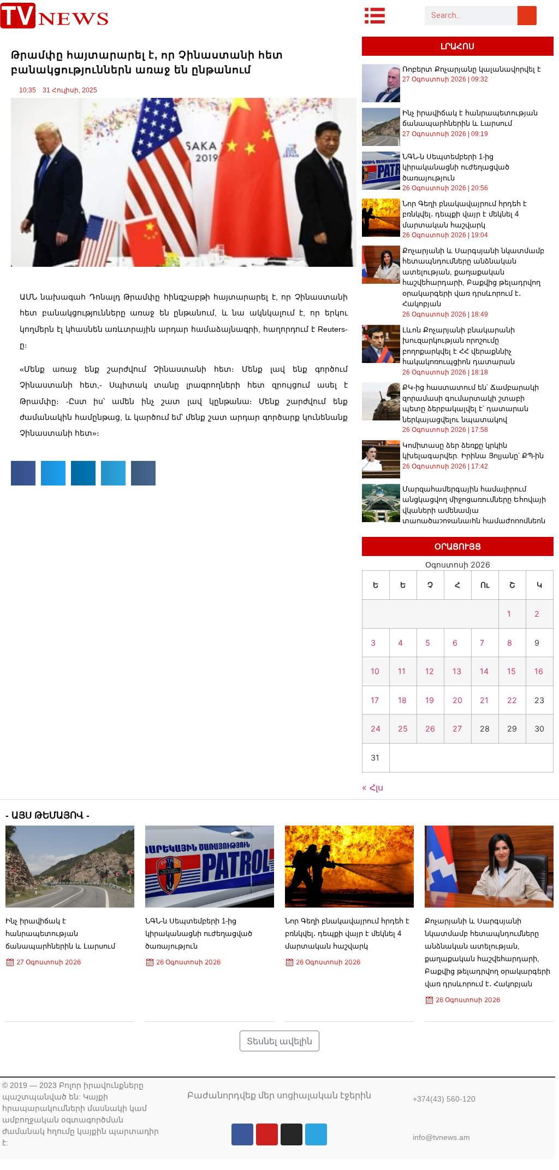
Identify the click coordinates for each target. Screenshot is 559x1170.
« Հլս (372, 787)
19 (429, 700)
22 (512, 700)
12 (429, 671)
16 (538, 671)
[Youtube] (267, 1134)
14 (484, 671)
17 (375, 700)
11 (402, 671)
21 (484, 700)
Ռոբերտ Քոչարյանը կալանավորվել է (471, 69)
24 (375, 728)
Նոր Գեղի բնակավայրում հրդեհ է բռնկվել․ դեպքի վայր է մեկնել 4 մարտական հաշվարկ (464, 214)
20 (457, 700)
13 (457, 671)
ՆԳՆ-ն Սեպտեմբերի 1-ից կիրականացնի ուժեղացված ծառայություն (455, 167)
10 (375, 671)
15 (511, 671)
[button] (23, 473)
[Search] (527, 15)
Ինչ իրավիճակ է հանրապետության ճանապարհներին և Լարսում (60, 933)
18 (402, 700)
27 (457, 728)
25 (403, 728)
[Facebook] (242, 1134)
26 (430, 728)
